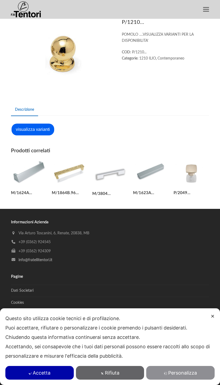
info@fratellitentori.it (35, 260)
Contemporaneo (170, 58)
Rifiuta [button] (112, 373)
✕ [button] (213, 316)
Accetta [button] (41, 373)
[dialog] (110, 346)
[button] (206, 9)
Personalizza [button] (182, 373)
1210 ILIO (147, 58)
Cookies (17, 303)
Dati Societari (22, 291)
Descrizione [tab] (24, 110)
